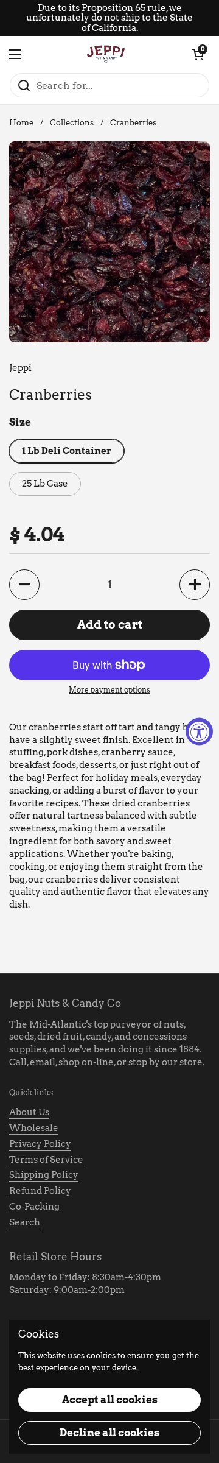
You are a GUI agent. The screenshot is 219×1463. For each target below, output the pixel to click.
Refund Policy (40, 1190)
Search (24, 1222)
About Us (29, 1112)
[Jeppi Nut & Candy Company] (106, 54)
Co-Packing (34, 1206)
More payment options (109, 689)
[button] (198, 54)
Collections (72, 122)
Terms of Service (46, 1159)
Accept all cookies (110, 1400)
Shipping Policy (43, 1174)
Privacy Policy (40, 1143)
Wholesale (33, 1128)
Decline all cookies (109, 1432)
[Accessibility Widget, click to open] (199, 732)
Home (21, 122)
